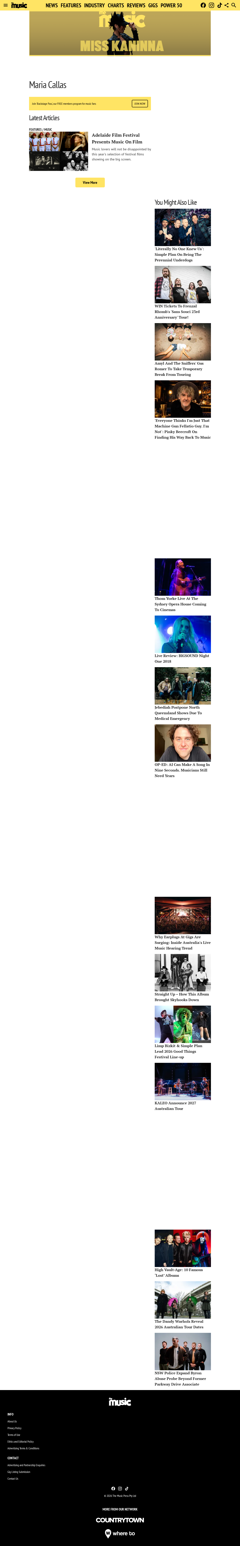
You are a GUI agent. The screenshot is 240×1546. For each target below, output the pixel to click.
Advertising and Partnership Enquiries (26, 1465)
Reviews (136, 5)
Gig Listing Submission (19, 1471)
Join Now (139, 103)
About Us (12, 1421)
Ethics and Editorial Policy (21, 1441)
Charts (116, 5)
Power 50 (171, 5)
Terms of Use (14, 1434)
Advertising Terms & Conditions (23, 1448)
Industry (94, 5)
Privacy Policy (14, 1428)
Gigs (153, 5)
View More (90, 182)
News (52, 5)
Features (71, 5)
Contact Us (13, 1478)
